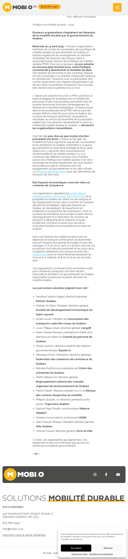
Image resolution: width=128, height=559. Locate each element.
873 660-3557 (50, 7)
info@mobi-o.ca (12, 529)
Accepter (76, 548)
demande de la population (51, 171)
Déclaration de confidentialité (101, 554)
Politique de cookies (79, 554)
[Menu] (117, 7)
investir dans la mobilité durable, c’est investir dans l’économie (59, 195)
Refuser (108, 548)
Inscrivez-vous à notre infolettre (24, 535)
